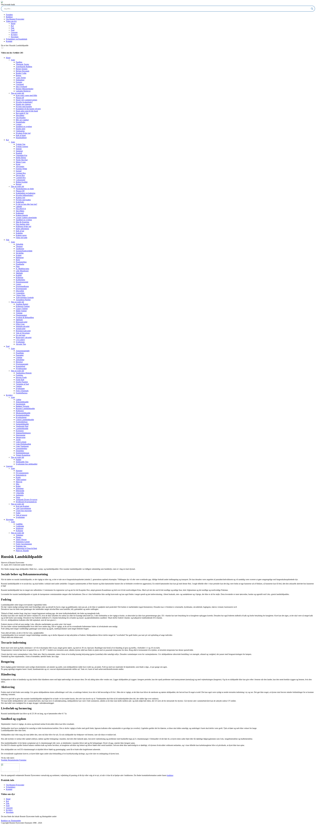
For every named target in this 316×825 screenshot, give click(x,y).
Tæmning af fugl (22, 384)
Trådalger (19, 535)
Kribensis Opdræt (23, 306)
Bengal (18, 184)
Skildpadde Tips (22, 462)
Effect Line (20, 324)
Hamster (19, 471)
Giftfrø (18, 400)
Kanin (18, 477)
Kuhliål (19, 275)
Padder (18, 460)
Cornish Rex (21, 178)
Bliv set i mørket (22, 120)
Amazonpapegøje (23, 351)
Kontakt (9, 41)
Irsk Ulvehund (21, 86)
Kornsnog (20, 431)
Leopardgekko (21, 448)
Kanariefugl (20, 366)
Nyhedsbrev (10, 787)
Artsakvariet (20, 329)
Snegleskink (20, 404)
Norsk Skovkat (22, 160)
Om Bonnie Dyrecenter (15, 19)
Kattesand (20, 213)
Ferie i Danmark (22, 391)
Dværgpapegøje (22, 364)
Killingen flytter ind (23, 226)
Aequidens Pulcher (23, 300)
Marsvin (19, 482)
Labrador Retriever (23, 91)
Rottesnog (20, 411)
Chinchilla (20, 493)
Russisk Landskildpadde (25, 408)
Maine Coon (21, 162)
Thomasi (19, 246)
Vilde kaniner (21, 479)
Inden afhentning (22, 229)
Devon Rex (20, 175)
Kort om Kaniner (22, 506)
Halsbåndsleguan (22, 453)
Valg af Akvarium (23, 333)
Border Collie (21, 73)
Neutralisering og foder (25, 189)
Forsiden (9, 15)
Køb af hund (21, 135)
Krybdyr (14, 35)
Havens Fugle (21, 377)
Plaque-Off (20, 191)
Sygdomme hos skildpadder (26, 464)
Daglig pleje (20, 129)
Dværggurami (21, 289)
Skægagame (20, 435)
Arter (13, 60)
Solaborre (19, 528)
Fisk (12, 28)
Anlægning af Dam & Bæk (26, 548)
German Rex (21, 173)
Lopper (18, 124)
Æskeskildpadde (22, 402)
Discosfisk (20, 291)
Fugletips (19, 375)
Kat (12, 26)
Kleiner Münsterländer (24, 89)
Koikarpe (19, 531)
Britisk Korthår (22, 182)
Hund (13, 23)
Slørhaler (19, 273)
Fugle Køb (20, 380)
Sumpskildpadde (22, 424)
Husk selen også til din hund (27, 111)
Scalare (18, 255)
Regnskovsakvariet (23, 331)
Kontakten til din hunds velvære (28, 109)
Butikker (9, 17)
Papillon (19, 62)
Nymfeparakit (21, 368)
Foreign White (21, 169)
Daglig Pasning (22, 382)
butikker (170, 775)
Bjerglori (19, 362)
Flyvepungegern (22, 473)
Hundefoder (20, 122)
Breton (18, 75)
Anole (18, 440)
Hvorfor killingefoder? (24, 195)
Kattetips (19, 233)
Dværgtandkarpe (22, 286)
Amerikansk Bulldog (24, 67)
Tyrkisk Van (20, 144)
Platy (18, 266)
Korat (18, 164)
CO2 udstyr (20, 340)
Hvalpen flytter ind (23, 133)
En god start (20, 335)
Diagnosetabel (21, 315)
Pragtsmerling (21, 262)
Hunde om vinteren (23, 104)
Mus (17, 484)
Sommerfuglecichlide (24, 251)
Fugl (12, 30)
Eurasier (19, 82)
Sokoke (19, 149)
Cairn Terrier (21, 78)
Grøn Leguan (21, 442)
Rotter (18, 486)
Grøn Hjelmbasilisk (23, 444)
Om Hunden (21, 118)
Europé (18, 171)
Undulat (19, 357)
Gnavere (14, 32)
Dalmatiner (20, 80)
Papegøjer (20, 355)
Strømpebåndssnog (23, 433)
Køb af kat (20, 231)
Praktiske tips (21, 546)
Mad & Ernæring (22, 222)
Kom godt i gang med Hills (26, 95)
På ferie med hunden (24, 106)
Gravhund (20, 84)
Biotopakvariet (21, 322)
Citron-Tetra (20, 295)
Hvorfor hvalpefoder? (24, 102)
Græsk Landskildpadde (25, 420)
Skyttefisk (20, 253)
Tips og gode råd (17, 93)
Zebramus (20, 488)
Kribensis (19, 277)
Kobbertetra (20, 280)
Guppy (18, 284)
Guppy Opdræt (22, 309)
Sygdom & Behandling (25, 317)
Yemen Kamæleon (23, 455)
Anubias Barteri (22, 304)
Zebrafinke (20, 360)
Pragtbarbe (20, 264)
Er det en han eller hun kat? (26, 204)
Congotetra (20, 293)
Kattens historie (22, 215)
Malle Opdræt (21, 311)
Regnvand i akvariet (23, 337)
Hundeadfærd (21, 138)
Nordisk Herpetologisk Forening (13, 760)
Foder (18, 513)
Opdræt (19, 386)
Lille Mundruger (22, 271)
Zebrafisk (19, 244)
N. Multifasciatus (22, 269)
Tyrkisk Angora (22, 146)
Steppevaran (20, 437)
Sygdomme (20, 342)
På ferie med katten (23, 200)
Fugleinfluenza (21, 393)
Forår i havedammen (24, 544)
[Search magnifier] (312, 8)
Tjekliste (19, 313)
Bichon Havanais (22, 71)
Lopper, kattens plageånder (26, 217)
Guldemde (20, 526)
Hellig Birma (21, 158)
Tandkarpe (20, 249)
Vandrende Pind (22, 426)
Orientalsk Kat (21, 155)
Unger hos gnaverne (24, 511)
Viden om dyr (11, 21)
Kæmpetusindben (23, 415)
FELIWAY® (21, 209)
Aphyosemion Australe (25, 297)
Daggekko (20, 451)
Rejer (18, 260)
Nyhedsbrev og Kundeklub (16, 39)
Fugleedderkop (22, 422)
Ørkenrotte (20, 491)
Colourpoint (20, 180)
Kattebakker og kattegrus (25, 193)
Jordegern (19, 495)
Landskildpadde (22, 428)
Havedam (14, 37)
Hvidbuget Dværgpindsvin (26, 502)
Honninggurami (22, 282)
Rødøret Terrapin (22, 406)
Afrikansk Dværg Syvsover (26, 499)
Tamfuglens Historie (24, 373)
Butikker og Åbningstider (11, 821)
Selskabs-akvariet (22, 326)
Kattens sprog (21, 235)
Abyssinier (20, 166)
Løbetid (19, 206)
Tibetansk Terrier (22, 64)
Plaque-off (20, 98)
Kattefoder (20, 202)
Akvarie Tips (21, 344)
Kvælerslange (21, 417)
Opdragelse (20, 131)
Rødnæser (20, 257)
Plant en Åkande (22, 551)
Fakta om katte (21, 237)
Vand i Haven (21, 539)
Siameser (19, 151)
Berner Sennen (21, 69)
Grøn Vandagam (22, 446)
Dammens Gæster (23, 542)
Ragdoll (19, 153)
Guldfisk (19, 524)
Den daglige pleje (23, 224)
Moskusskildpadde (23, 413)
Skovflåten (20, 115)
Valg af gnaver (21, 515)
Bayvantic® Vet (22, 113)
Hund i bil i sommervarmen (26, 100)
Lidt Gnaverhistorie (23, 508)
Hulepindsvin (21, 475)
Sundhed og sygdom (24, 126)
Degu (18, 497)
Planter (18, 537)
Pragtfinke (20, 353)
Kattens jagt (20, 198)
